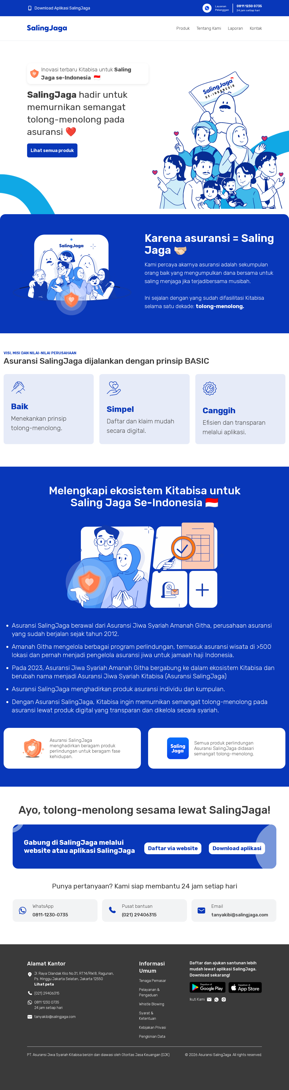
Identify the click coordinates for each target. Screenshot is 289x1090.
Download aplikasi (236, 848)
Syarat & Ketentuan (147, 1016)
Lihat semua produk (52, 150)
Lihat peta (44, 984)
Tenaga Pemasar (152, 981)
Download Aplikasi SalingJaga (62, 8)
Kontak (256, 28)
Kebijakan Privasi (152, 1027)
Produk (183, 28)
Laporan (235, 28)
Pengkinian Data (152, 1036)
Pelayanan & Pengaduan (149, 992)
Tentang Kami (208, 28)
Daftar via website (173, 848)
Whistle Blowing (151, 1004)
